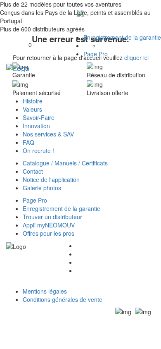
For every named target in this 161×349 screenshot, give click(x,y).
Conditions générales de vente (62, 299)
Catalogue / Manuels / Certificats (65, 163)
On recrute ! (38, 150)
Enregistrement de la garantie (122, 37)
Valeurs (32, 109)
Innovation (36, 126)
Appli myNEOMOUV (49, 225)
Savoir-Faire (38, 117)
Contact (33, 171)
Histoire (33, 101)
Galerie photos (42, 188)
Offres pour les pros (48, 233)
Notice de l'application (51, 179)
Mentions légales (45, 291)
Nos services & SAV (48, 134)
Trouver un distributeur (52, 217)
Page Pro (95, 54)
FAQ (28, 142)
